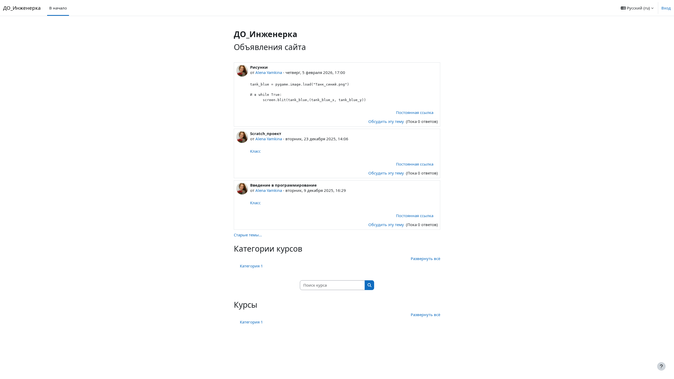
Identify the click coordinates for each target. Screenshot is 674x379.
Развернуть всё (425, 258)
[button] (637, 8)
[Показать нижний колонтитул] (661, 366)
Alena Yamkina (268, 72)
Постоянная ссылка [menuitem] (414, 112)
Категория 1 (251, 265)
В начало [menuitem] (58, 8)
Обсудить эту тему (386, 121)
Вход (666, 8)
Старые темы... (248, 234)
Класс (255, 151)
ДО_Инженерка (22, 7)
